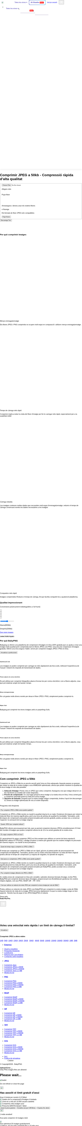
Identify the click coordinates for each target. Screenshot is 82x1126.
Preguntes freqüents (12, 951)
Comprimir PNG (10, 981)
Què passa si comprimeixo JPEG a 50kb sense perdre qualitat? (20, 859)
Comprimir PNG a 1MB (13, 987)
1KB (1, 941)
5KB (5, 941)
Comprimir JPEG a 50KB (13, 967)
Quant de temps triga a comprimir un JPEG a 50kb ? (17, 846)
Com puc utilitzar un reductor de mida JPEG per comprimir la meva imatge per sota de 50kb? (30, 885)
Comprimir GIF (9, 1013)
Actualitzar (4, 930)
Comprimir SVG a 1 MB (13, 1051)
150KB (53, 941)
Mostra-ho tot (9, 973)
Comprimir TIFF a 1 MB (13, 1035)
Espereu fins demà (43, 1108)
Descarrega (6, 220)
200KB (59, 941)
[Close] (12, 1068)
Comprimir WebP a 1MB (13, 1003)
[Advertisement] (39, 226)
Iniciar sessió (52, 2)
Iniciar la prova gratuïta (8, 1108)
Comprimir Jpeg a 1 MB (13, 971)
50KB (42, 941)
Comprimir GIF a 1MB (12, 1019)
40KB (37, 941)
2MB (75, 941)
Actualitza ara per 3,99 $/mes (26, 1108)
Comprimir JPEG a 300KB (14, 969)
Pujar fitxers (6, 217)
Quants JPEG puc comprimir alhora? (12, 824)
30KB (31, 941)
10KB (10, 941)
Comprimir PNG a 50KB (13, 983)
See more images (6, 632)
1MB (71, 941)
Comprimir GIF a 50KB (12, 1015)
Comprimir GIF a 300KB (13, 1017)
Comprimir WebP (10, 997)
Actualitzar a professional (9, 652)
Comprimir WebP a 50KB (13, 999)
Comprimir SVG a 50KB (13, 1047)
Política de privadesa (12, 1058)
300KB (66, 941)
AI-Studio (37, 2)
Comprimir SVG (10, 1045)
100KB (47, 941)
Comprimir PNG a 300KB (13, 985)
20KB (21, 941)
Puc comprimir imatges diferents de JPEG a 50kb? (16, 873)
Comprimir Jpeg (10, 965)
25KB (26, 941)
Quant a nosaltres (11, 949)
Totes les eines (20, 2)
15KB (15, 941)
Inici (5, 1056)
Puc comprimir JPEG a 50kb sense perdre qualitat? (17, 810)
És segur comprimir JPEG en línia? (12, 834)
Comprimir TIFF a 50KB (13, 1031)
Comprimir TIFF (10, 1029)
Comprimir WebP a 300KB (14, 1001)
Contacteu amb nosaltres (13, 956)
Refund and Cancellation (13, 955)
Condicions (8, 953)
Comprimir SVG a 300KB (13, 1049)
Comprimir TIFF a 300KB (13, 1033)
